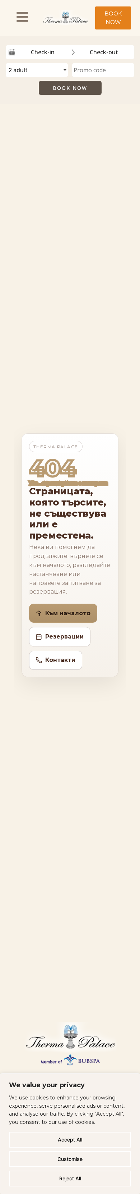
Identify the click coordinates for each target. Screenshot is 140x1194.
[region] (70, 1133)
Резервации (64, 636)
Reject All (70, 1178)
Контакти (60, 660)
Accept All (70, 1139)
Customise (70, 1159)
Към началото (67, 613)
